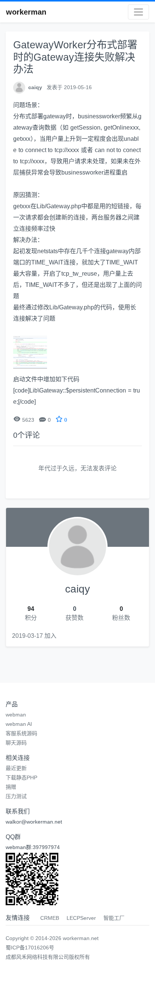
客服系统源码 (21, 733)
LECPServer (81, 918)
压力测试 (16, 796)
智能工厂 (114, 918)
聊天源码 (16, 743)
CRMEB (49, 918)
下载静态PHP (21, 778)
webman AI (19, 724)
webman (16, 715)
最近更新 (16, 768)
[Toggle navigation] (138, 11)
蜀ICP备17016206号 (30, 948)
